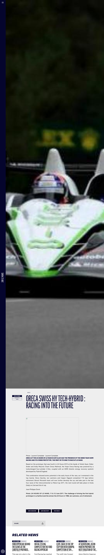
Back (28, 392)
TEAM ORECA (57, 511)
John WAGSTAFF (45, 511)
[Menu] (3, 3)
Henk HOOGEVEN (32, 511)
